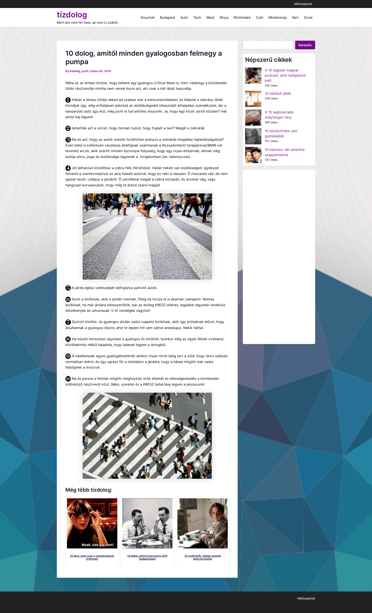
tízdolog (72, 14)
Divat (308, 17)
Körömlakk (242, 17)
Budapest (167, 17)
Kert (295, 17)
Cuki (259, 17)
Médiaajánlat (303, 4)
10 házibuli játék (278, 93)
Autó (184, 17)
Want (210, 17)
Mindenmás (277, 17)
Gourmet (148, 17)
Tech (197, 17)
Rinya (224, 17)
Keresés (305, 45)
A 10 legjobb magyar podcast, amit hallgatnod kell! (285, 75)
